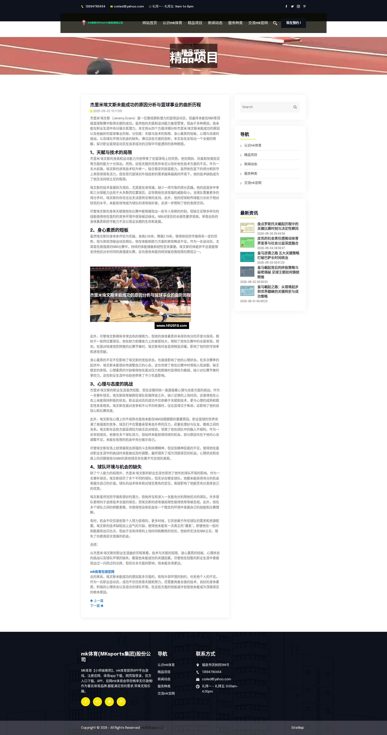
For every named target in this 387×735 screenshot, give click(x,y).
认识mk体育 (172, 23)
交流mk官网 (258, 23)
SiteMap (297, 728)
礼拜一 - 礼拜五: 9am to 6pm (173, 6)
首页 (184, 60)
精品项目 (195, 23)
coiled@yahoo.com (129, 6)
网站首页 (150, 23)
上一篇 (98, 601)
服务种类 (235, 23)
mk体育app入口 (152, 728)
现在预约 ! (293, 23)
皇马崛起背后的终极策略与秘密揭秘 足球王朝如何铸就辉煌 (278, 272)
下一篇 (95, 606)
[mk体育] (107, 22)
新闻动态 (215, 23)
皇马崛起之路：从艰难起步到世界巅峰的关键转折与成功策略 (278, 292)
